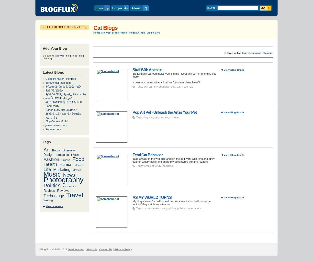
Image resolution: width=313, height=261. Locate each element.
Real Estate (69, 186)
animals (148, 86)
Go (265, 8)
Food (78, 159)
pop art (164, 117)
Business (69, 150)
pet (156, 117)
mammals (187, 86)
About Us (91, 249)
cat (178, 86)
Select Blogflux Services (63, 27)
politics (181, 208)
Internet (78, 165)
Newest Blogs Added (114, 32)
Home (96, 32)
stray (158, 165)
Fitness (65, 160)
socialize (168, 165)
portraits (174, 117)
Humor (65, 164)
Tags (244, 53)
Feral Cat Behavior (148, 155)
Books (56, 150)
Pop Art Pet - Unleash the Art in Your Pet (165, 112)
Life (47, 169)
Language (255, 53)
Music (52, 174)
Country (268, 53)
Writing (48, 200)
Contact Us (105, 249)
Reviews (63, 191)
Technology (54, 195)
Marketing (61, 169)
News (69, 175)
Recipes (49, 191)
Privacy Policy (123, 249)
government (194, 208)
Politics (52, 186)
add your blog (63, 55)
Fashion (51, 159)
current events (152, 208)
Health (50, 164)
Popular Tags (137, 32)
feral (146, 165)
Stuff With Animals (147, 70)
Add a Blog (153, 32)
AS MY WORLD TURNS (152, 197)
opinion (172, 208)
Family (75, 154)
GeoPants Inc (76, 249)
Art (47, 149)
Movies (77, 170)
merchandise (161, 86)
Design (48, 155)
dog (173, 86)
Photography (64, 180)
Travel (74, 195)
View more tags (54, 206)
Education (62, 154)
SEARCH (211, 8)
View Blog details (234, 69)
